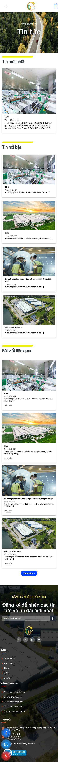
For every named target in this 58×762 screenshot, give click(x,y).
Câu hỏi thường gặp (13, 697)
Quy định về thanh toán (14, 711)
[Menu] (5, 6)
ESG (7, 116)
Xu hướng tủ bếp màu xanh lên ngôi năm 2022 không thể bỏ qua (28, 280)
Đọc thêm (8, 405)
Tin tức (7, 668)
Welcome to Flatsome (13, 327)
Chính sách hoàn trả (13, 706)
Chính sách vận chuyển (14, 692)
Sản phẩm (8, 663)
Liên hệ (7, 678)
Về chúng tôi (9, 658)
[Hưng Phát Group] (31, 6)
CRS (7, 233)
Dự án (6, 673)
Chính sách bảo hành (13, 701)
